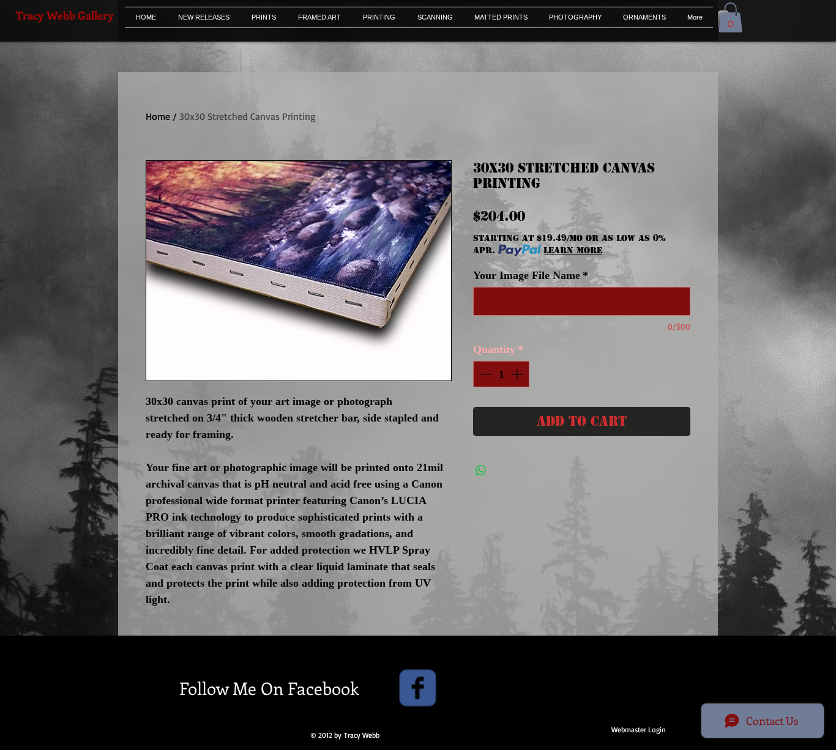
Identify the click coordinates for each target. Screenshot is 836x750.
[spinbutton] (501, 374)
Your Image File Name (530, 275)
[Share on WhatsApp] (481, 470)
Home (158, 116)
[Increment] (518, 374)
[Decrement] (484, 374)
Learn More (572, 250)
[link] (730, 17)
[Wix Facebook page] (417, 688)
